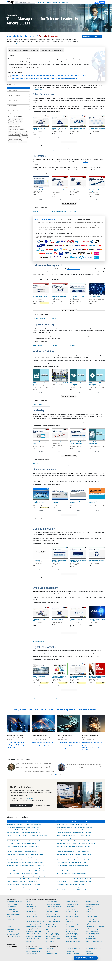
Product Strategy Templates (71, 938)
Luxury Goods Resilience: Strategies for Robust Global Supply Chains (72, 865)
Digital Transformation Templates (53, 913)
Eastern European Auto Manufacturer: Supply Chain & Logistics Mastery (23, 846)
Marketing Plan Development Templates (74, 913)
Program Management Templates (73, 939)
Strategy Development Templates (92, 928)
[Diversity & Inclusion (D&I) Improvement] (60, 553)
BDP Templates (29, 913)
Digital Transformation (13, 124)
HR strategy (55, 159)
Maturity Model (95, 747)
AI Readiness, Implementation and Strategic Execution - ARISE (97, 678)
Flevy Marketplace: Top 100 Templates (14, 901)
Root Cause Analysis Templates (92, 909)
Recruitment (25, 134)
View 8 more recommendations (68, 142)
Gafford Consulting (38, 563)
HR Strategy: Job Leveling (77, 189)
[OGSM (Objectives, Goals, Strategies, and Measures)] (78, 289)
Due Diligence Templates (51, 914)
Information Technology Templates (53, 934)
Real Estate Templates (90, 903)
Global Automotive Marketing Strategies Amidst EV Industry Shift (71, 862)
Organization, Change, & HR (32, 953)
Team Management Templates (92, 934)
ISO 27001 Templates (50, 928)
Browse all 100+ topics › (87, 749)
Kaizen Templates (50, 941)
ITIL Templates (49, 931)
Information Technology (37, 745)
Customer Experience (45, 744)
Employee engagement (38, 591)
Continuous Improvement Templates (33, 936)
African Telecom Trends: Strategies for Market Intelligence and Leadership (73, 840)
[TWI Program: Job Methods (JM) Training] (97, 375)
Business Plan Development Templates (34, 919)
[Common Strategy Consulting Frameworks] (78, 494)
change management (76, 473)
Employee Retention (13, 129)
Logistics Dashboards (70, 906)
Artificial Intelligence (37, 742)
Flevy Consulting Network (12, 917)
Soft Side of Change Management (57, 501)
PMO (70, 745)
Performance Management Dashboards (74, 923)
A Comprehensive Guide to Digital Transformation (59, 677)
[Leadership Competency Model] (41, 434)
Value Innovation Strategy (91, 955)
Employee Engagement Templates (53, 918)
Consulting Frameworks (13, 911)
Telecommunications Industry (15, 139)
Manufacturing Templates (71, 909)
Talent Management (13, 136)
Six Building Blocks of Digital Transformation (78, 677)
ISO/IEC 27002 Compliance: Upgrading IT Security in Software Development (74, 838)
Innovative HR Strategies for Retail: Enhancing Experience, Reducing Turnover (24, 878)
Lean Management (70, 951)
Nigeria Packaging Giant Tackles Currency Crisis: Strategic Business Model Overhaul (76, 843)
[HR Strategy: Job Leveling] (78, 182)
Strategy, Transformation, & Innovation (34, 948)
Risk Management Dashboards (92, 908)
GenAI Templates (49, 923)
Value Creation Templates (91, 938)
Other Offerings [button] (56, 2)
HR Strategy (11, 131)
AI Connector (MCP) (50, 948)
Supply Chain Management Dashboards (94, 929)
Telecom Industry (23, 136)
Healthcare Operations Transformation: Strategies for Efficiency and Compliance (74, 854)
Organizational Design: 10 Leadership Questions (77, 442)
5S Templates (29, 901)
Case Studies (49, 951)
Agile (10, 119)
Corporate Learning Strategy (77, 128)
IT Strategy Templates (50, 929)
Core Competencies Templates (32, 938)
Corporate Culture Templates (32, 939)
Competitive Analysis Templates (33, 933)
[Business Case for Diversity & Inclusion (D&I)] (78, 553)
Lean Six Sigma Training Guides (72, 953)
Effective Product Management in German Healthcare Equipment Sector (73, 851)
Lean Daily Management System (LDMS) (95, 442)
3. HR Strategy (11, 93)
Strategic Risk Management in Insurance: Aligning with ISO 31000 (71, 873)
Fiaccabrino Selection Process (41, 189)
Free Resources (69, 949)
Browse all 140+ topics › (62, 748)
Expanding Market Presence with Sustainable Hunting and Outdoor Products (24, 889)
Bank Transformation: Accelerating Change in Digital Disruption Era (71, 887)
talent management (47, 98)
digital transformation (43, 650)
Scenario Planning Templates (92, 916)
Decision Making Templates (52, 911)
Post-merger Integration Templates (73, 928)
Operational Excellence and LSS (33, 951)
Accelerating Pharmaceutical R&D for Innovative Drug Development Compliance (74, 881)
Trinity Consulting (94, 301)
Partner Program (10, 931)
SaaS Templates (89, 911)
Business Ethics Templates (31, 916)
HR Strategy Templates (51, 926)
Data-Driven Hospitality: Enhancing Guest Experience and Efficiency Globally (74, 848)
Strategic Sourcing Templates (92, 924)
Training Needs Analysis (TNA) (60, 382)
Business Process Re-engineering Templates (35, 923)
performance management (73, 268)
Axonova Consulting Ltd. (95, 680)
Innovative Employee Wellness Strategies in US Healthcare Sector (22, 881)
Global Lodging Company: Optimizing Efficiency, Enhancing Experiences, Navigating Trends (27, 876)
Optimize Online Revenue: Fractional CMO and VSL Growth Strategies (72, 889)
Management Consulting (31, 955)
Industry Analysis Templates (52, 933)
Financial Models (11, 909)
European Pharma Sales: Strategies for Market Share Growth (70, 884)
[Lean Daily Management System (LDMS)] (97, 434)
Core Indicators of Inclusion (96, 560)
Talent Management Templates (92, 931)
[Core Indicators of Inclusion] (97, 553)
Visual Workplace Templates (91, 939)
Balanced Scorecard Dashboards (33, 914)
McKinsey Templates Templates (72, 916)
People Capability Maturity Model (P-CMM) (96, 190)
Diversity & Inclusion (38, 582)
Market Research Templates (72, 911)
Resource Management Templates (93, 904)
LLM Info (68, 955)
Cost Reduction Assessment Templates (54, 903)
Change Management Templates (33, 928)
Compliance (11, 121)
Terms (10, 934)
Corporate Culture (86, 747)
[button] (51, 774)
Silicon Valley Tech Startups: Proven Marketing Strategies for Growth (72, 824)
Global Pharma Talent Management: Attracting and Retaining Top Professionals (74, 827)
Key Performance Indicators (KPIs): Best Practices (59, 297)
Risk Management (64, 742)
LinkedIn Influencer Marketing (13, 933)
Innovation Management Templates (53, 936)
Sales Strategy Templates (91, 914)
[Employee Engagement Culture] (41, 121)
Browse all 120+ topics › (12, 749)
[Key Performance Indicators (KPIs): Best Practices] (60, 289)
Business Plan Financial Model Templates (35, 921)
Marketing (12, 747)
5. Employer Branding (12, 98)
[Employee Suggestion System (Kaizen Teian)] (97, 612)
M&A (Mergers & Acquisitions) (21, 744)
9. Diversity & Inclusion (13, 108)
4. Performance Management (14, 95)
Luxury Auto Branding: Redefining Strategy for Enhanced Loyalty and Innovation (24, 829)
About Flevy (65, 2)
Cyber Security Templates (51, 909)
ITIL (48, 745)
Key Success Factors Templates (72, 901)
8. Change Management (13, 105)
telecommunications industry (43, 159)
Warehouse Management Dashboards (94, 941)
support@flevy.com (17, 43)
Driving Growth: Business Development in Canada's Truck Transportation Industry (25, 862)
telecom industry (45, 414)
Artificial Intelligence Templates (32, 908)
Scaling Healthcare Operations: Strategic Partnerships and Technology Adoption (24, 859)
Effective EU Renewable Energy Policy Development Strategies (71, 857)
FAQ (7, 934)
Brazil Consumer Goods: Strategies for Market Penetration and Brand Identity (74, 859)
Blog (17, 934)
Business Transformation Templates (33, 924)
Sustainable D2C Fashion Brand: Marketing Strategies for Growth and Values (74, 876)
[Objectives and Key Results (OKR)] (41, 289)
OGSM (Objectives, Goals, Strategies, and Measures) (77, 297)
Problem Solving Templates (71, 933)
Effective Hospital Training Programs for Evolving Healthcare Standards (23, 873)
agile (63, 481)
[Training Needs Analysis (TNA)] (60, 375)
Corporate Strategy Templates (32, 941)
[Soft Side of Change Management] (60, 494)
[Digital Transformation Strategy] (41, 669)
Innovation (18, 131)
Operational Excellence (12, 906)
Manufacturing (61, 744)
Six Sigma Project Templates (92, 919)
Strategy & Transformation (13, 902)
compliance (51, 336)
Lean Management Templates (72, 904)
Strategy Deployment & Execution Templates (95, 926)
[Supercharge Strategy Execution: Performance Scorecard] (97, 289)
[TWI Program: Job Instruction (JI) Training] (41, 375)
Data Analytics (19, 121)
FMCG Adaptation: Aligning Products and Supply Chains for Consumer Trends (24, 824)
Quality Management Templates (92, 901)
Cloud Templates (29, 929)
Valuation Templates (90, 936)
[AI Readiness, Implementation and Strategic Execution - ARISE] (97, 669)
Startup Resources (89, 953)
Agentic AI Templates (30, 903)
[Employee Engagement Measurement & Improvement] (78, 612)
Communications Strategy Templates (34, 931)
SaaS (52, 744)
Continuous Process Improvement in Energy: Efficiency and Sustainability (23, 868)
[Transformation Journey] (60, 434)
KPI (8, 742)
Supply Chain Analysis (74, 742)
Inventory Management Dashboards (53, 938)
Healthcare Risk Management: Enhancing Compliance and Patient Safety (23, 843)
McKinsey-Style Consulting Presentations (94, 948)
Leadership (25, 131)
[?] (23, 39)
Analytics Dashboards (31, 906)
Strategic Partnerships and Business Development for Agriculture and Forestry (74, 832)
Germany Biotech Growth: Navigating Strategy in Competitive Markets (22, 887)
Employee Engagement (14, 126)
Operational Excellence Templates (73, 918)
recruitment (85, 161)
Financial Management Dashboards (53, 921)
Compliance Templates (31, 934)
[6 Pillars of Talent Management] (97, 121)
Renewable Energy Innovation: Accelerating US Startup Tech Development (23, 827)
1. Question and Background (14, 88)
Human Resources (97, 742)
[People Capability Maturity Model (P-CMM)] (97, 182)
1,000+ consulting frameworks (29, 798)
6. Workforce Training (12, 100)
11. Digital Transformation (13, 113)
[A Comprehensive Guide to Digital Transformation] (60, 669)
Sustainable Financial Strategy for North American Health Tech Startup (72, 870)
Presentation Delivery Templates (72, 929)
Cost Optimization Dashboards (52, 901)
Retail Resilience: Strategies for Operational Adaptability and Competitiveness (24, 857)
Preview (41, 137)
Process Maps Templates (71, 936)
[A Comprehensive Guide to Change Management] (41, 494)
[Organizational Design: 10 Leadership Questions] (78, 434)
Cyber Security (46, 742)
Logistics (66, 745)
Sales (8, 747)
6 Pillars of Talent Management (97, 128)
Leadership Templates (70, 903)
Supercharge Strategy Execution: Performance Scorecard (95, 298)
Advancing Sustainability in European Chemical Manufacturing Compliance (23, 832)
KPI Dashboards (49, 939)
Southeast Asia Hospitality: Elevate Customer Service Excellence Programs (74, 868)
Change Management (17, 119)
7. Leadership (10, 103)
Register (102, 2)
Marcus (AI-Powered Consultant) (13, 929)
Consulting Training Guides (52, 955)
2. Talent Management (12, 90)
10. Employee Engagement (14, 110)
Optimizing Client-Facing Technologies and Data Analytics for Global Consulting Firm (26, 865)
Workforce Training (22, 142)
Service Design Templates (91, 918)
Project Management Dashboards (73, 941)
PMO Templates (69, 921)
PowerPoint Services (11, 919)
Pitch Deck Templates (70, 926)
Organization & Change (13, 907)
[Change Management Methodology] (97, 494)
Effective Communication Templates (53, 916)
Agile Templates (29, 904)
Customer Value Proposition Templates (54, 908)
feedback (39, 274)
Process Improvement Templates (72, 934)
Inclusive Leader (37, 560)
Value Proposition (12, 142)
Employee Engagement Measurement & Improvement (78, 620)
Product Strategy (89, 949)
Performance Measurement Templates (74, 924)
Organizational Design (93, 744)
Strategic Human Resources (59, 128)
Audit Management (69, 744)
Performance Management (14, 134)
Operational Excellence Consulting (41, 387)
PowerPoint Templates (12, 912)
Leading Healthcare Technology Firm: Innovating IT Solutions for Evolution (23, 848)
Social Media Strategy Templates (92, 921)
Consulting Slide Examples (51, 953)
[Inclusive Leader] (41, 553)
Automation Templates (31, 911)
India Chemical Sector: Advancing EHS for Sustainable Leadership (22, 851)
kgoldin (73, 505)
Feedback (22, 129)
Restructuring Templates (91, 906)
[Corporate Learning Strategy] (78, 121)
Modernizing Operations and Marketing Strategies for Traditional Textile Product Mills (75, 878)
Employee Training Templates (52, 919)
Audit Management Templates (32, 909)
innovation (91, 330)
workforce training (52, 355)
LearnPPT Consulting (57, 131)
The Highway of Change (39, 505)
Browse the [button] (43, 2)
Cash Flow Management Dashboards (34, 926)
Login (96, 2)
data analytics (45, 656)
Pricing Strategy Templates (71, 931)
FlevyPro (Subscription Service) (13, 914)
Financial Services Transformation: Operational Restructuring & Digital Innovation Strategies (27, 835)
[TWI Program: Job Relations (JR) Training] (78, 375)
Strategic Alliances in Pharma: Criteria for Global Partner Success (71, 829)
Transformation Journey (58, 442)
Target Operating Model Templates (93, 933)
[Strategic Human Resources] (60, 121)
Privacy (13, 934)
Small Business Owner (90, 951)
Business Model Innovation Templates (34, 918)
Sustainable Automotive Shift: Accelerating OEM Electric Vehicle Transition (23, 884)
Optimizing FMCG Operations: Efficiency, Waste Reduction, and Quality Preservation (26, 870)
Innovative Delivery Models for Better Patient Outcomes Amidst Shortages (23, 838)
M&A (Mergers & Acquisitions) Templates (74, 908)
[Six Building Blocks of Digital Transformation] (78, 669)
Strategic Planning (11, 745)
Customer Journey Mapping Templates (54, 906)
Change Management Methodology (94, 501)
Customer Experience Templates (53, 904)
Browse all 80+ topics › (37, 748)
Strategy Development (14, 742)
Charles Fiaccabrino (38, 192)
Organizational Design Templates (73, 919)
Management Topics (11, 928)
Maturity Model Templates (71, 914)
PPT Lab (36, 133)
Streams (8, 916)
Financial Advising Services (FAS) (73, 948)
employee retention (70, 108)
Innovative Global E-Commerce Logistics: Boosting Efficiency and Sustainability (25, 854)
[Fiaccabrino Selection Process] (41, 182)
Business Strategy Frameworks (52, 949)
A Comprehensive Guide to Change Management (40, 501)
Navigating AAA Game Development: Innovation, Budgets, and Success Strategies (25, 840)
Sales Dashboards (89, 913)
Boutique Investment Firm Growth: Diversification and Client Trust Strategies (74, 846)
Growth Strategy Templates (51, 924)
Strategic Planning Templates (92, 923)
